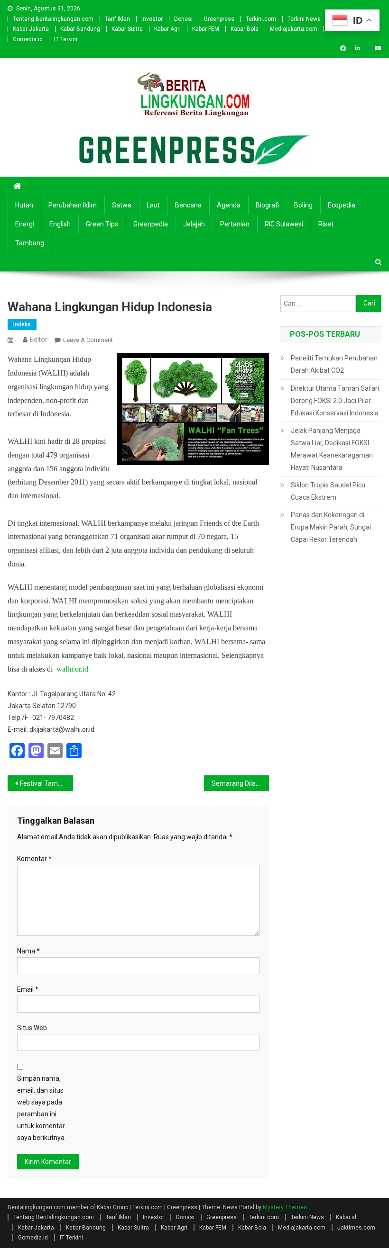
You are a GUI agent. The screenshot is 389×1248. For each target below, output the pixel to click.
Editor (38, 339)
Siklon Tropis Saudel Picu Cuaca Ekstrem (328, 491)
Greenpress (219, 19)
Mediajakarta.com (293, 29)
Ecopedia (341, 205)
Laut (153, 205)
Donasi (183, 19)
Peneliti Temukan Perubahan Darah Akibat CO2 (334, 364)
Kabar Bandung (80, 29)
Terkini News (304, 19)
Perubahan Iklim (72, 205)
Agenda (229, 205)
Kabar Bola (245, 29)
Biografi (267, 205)
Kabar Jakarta (31, 29)
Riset (325, 224)
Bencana (188, 205)
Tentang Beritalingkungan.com (53, 19)
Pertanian (235, 224)
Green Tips (102, 224)
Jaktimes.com (356, 1227)
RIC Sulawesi (284, 224)
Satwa (121, 205)
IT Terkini (65, 39)
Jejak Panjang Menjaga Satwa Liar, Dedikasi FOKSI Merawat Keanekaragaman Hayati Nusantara (332, 449)
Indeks (22, 324)
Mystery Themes (285, 1207)
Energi (24, 224)
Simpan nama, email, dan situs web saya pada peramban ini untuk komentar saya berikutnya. (41, 1108)
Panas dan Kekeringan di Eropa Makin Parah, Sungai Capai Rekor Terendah (331, 527)
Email (27, 989)
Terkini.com (261, 19)
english (60, 224)
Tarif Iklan (117, 19)
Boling (303, 205)
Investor (152, 19)
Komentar (34, 858)
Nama (28, 951)
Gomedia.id (28, 39)
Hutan (24, 205)
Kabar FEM (205, 29)
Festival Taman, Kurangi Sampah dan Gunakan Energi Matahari (46, 783)
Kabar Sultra (127, 29)
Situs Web (32, 1028)
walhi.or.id (72, 669)
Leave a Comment (88, 339)
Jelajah (194, 224)
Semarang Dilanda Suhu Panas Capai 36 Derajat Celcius (240, 783)
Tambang (29, 243)
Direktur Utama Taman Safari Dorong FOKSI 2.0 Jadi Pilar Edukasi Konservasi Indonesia (335, 401)
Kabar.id (346, 1217)
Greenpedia (150, 224)
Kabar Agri (167, 29)
